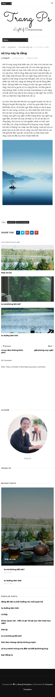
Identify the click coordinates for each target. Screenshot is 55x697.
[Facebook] (52, 3)
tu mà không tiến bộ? (11, 304)
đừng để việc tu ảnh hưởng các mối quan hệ (22, 601)
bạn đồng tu (7, 655)
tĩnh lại (4, 629)
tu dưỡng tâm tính (9, 335)
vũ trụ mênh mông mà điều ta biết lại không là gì (24, 648)
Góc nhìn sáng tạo (25, 47)
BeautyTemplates (25, 684)
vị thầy (4, 614)
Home (3, 47)
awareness (12, 47)
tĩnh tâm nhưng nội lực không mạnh (18, 642)
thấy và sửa (6, 273)
